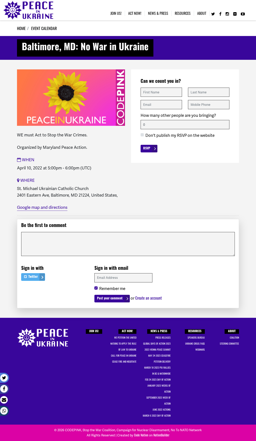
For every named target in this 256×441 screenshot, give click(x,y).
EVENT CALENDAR (44, 28)
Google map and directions (42, 207)
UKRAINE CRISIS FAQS (195, 343)
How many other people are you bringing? (178, 115)
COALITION (234, 337)
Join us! (116, 13)
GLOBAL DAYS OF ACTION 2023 (157, 343)
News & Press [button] (158, 13)
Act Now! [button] (134, 13)
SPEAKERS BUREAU (196, 337)
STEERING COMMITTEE (229, 343)
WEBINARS (200, 349)
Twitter (33, 277)
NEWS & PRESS (159, 331)
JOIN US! (94, 331)
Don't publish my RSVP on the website (180, 135)
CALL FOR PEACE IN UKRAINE (123, 355)
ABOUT (232, 331)
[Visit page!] (213, 14)
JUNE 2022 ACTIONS (162, 409)
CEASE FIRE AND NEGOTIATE (124, 361)
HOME (21, 28)
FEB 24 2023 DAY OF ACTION (158, 379)
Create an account (148, 298)
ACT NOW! (127, 331)
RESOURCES (194, 331)
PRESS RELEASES (163, 337)
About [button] (201, 13)
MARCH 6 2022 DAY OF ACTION (157, 415)
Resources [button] (183, 13)
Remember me (112, 288)
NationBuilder (161, 435)
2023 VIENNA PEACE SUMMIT (158, 349)
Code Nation (141, 435)
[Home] (28, 10)
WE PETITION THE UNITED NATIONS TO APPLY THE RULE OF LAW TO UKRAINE (123, 343)
